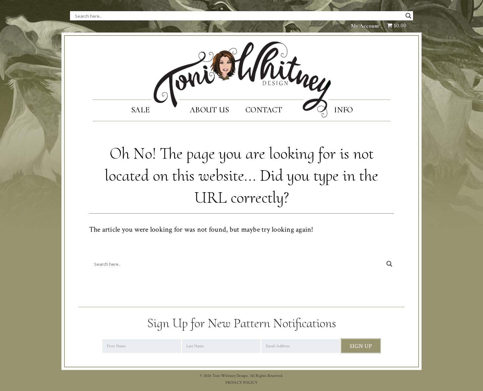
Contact (263, 110)
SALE (140, 110)
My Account (365, 25)
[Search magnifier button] (408, 15)
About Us (209, 110)
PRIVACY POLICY (241, 382)
